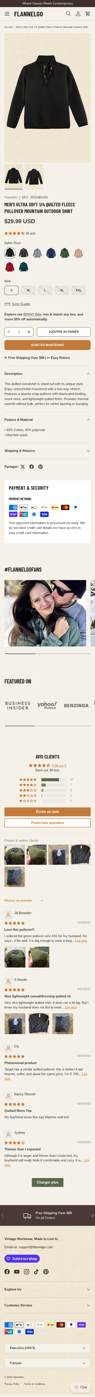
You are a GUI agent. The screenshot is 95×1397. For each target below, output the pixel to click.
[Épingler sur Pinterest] (40, 466)
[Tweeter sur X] (22, 466)
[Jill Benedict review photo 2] (38, 957)
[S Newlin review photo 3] (62, 1023)
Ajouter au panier (64, 331)
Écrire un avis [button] (47, 812)
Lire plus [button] (81, 940)
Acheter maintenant (47, 345)
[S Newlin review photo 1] (15, 1023)
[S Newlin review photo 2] (38, 1023)
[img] (14, 923)
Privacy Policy (12, 1384)
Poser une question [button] (47, 823)
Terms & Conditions (34, 1384)
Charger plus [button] (48, 1182)
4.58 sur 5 (59, 765)
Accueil (8, 27)
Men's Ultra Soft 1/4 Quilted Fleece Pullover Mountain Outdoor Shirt (52, 27)
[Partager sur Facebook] (31, 466)
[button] (88, 14)
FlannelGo (10, 197)
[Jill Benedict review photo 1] (15, 957)
